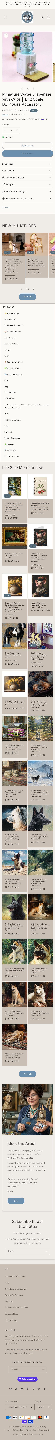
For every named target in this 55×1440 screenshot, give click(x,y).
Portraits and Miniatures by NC (26, 1427)
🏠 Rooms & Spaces (12, 332)
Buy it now (27, 153)
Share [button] (7, 207)
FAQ (7, 1282)
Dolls (6, 414)
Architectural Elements (13, 326)
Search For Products (14, 1295)
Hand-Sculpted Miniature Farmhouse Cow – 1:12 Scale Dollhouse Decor (39, 656)
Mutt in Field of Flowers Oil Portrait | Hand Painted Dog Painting (14, 747)
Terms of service (44, 1430)
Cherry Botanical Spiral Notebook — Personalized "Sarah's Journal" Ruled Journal (40, 506)
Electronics (8, 432)
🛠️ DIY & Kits (10, 450)
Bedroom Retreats (11, 344)
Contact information (36, 1434)
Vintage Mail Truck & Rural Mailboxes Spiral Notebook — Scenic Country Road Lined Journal (14, 507)
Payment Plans (11, 1314)
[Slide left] (21, 89)
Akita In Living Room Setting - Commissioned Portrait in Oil (14, 1013)
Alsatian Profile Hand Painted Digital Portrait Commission (39, 837)
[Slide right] (33, 89)
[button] (6, 17)
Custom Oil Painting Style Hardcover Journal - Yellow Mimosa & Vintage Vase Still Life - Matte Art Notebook (14, 607)
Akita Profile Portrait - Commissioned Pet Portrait (39, 971)
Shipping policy (20, 1434)
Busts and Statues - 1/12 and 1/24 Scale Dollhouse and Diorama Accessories (26, 406)
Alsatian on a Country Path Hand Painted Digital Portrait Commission (39, 882)
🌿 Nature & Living (12, 368)
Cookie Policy (11, 1320)
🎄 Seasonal (9, 444)
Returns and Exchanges (15, 1276)
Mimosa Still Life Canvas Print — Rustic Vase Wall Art (14, 703)
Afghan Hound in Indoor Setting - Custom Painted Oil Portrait (14, 1056)
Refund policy (18, 1430)
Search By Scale (11, 320)
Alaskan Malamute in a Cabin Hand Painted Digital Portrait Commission (14, 793)
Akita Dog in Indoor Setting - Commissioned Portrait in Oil (40, 1013)
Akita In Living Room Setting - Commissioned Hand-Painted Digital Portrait (40, 927)
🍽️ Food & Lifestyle (12, 420)
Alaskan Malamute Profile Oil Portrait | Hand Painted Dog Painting (12, 838)
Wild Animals (9, 399)
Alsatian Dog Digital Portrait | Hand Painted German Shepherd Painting (14, 927)
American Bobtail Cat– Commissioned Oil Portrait (14, 555)
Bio (16, 1201)
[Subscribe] (47, 1251)
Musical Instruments (12, 438)
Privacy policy (31, 1430)
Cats (6, 380)
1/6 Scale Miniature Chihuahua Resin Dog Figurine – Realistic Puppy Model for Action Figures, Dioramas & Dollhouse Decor (13, 266)
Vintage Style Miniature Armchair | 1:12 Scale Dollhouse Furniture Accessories (36, 263)
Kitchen (7, 350)
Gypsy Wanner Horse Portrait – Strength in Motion (13, 655)
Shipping (5, 114)
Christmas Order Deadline (16, 1307)
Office (7, 356)
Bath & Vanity (10, 338)
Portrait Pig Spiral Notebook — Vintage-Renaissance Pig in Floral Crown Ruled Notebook (39, 557)
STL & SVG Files (11, 456)
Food (6, 426)
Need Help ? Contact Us (15, 1289)
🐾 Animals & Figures (13, 374)
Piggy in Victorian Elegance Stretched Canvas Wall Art (38, 605)
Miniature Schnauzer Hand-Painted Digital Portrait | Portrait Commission (39, 704)
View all (27, 296)
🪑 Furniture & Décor (13, 362)
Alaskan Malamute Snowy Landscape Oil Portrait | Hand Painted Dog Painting (40, 793)
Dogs (6, 387)
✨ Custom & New (12, 313)
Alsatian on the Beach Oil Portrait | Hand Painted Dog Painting (13, 881)
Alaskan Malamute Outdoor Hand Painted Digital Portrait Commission (39, 748)
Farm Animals (10, 393)
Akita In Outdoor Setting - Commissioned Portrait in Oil (14, 971)
